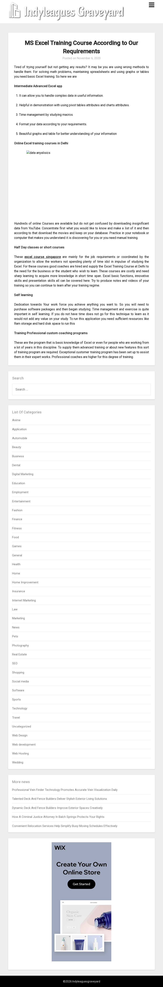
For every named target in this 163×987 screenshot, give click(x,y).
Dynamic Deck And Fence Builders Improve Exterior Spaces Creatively (57, 808)
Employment (20, 492)
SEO (14, 663)
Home (16, 573)
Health (16, 564)
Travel (16, 717)
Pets (15, 636)
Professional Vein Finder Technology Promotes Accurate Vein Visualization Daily (64, 790)
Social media (20, 681)
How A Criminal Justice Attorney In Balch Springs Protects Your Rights (58, 817)
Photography (20, 645)
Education (18, 483)
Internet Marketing (24, 600)
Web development (24, 744)
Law (14, 609)
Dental (16, 465)
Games (16, 546)
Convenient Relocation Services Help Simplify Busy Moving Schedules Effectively (64, 826)
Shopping (18, 672)
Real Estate (19, 654)
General (17, 555)
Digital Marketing (22, 474)
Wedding (17, 762)
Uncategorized (21, 726)
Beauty (16, 447)
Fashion (17, 510)
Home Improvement (25, 582)
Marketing (18, 618)
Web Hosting (20, 753)
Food (15, 537)
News (15, 627)
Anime (16, 420)
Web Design (19, 735)
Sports (16, 699)
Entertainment (21, 501)
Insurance (18, 591)
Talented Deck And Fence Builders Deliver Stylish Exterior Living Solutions (59, 799)
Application (19, 429)
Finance (17, 519)
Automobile (19, 438)
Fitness (17, 528)
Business (18, 456)
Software (18, 690)
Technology (19, 708)
